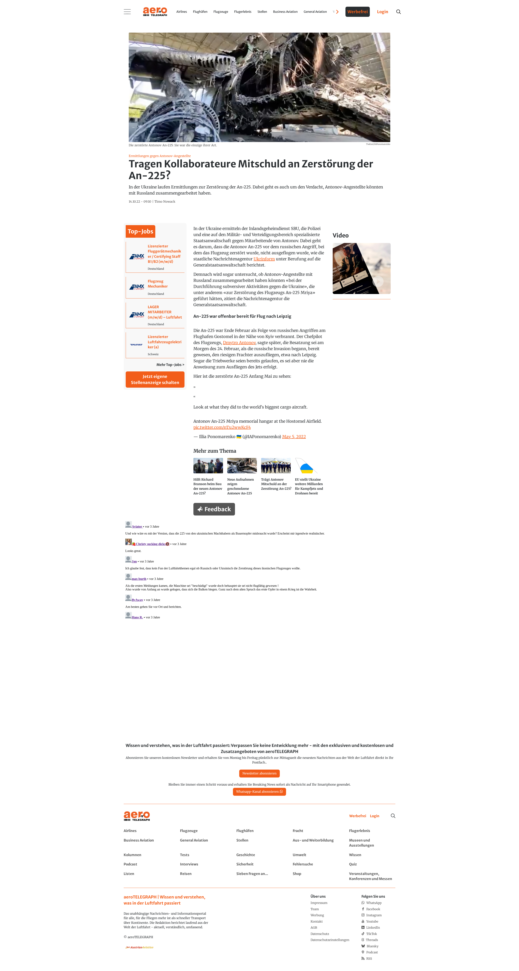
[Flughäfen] (259, 831)
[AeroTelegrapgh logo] (137, 816)
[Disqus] (259, 570)
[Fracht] (316, 831)
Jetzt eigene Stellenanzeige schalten (155, 379)
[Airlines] (147, 831)
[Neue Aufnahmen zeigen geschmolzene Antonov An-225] (242, 478)
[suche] (399, 12)
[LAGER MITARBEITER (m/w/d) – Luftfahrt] (155, 315)
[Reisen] (203, 876)
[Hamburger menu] (127, 11)
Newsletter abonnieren (259, 773)
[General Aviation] (203, 843)
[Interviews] (203, 864)
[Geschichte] (259, 855)
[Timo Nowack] (164, 201)
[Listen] (147, 876)
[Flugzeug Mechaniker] (155, 287)
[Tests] (203, 855)
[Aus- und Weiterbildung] (316, 843)
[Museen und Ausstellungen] (372, 843)
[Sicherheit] (259, 864)
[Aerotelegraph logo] (155, 11)
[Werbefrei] (357, 816)
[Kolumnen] (147, 855)
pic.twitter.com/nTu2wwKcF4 (222, 427)
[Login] (374, 816)
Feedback (218, 509)
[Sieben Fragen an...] (259, 876)
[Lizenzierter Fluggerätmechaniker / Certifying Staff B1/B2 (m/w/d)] (155, 257)
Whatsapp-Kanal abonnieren (257, 791)
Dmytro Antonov (239, 342)
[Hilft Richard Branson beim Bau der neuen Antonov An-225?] (208, 478)
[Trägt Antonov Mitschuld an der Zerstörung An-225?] (276, 478)
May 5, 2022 (294, 436)
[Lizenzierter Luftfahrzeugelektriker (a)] (155, 345)
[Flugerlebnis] (372, 831)
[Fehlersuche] (316, 864)
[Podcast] (147, 864)
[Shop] (316, 876)
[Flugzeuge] (203, 831)
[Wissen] (372, 855)
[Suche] (393, 816)
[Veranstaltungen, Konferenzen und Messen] (372, 876)
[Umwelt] (316, 855)
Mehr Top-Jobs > (170, 365)
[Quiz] (372, 864)
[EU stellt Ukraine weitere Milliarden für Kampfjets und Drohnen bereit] (310, 478)
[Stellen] (259, 843)
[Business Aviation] (147, 843)
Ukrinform (264, 258)
